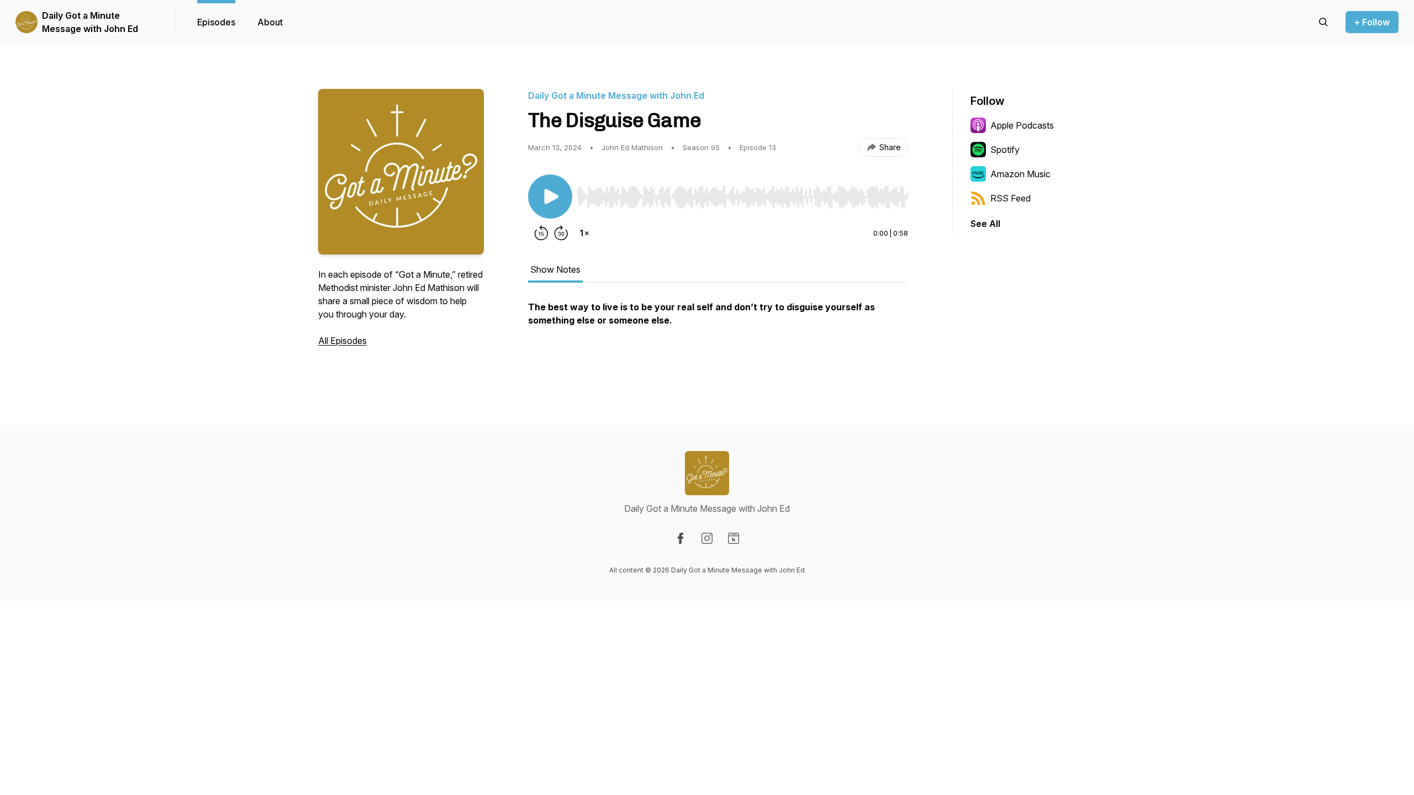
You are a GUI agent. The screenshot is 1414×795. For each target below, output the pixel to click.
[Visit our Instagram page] (707, 538)
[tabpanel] (718, 331)
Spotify (1005, 149)
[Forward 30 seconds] (561, 233)
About (270, 22)
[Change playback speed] (584, 233)
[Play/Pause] (550, 196)
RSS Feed (1010, 198)
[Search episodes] (1323, 22)
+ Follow (1372, 22)
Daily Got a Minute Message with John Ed (90, 22)
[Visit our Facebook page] (680, 538)
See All (985, 223)
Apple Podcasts (1022, 125)
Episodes (216, 22)
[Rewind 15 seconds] (541, 233)
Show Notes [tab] (555, 269)
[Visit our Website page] (733, 538)
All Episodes (342, 340)
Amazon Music (1020, 173)
